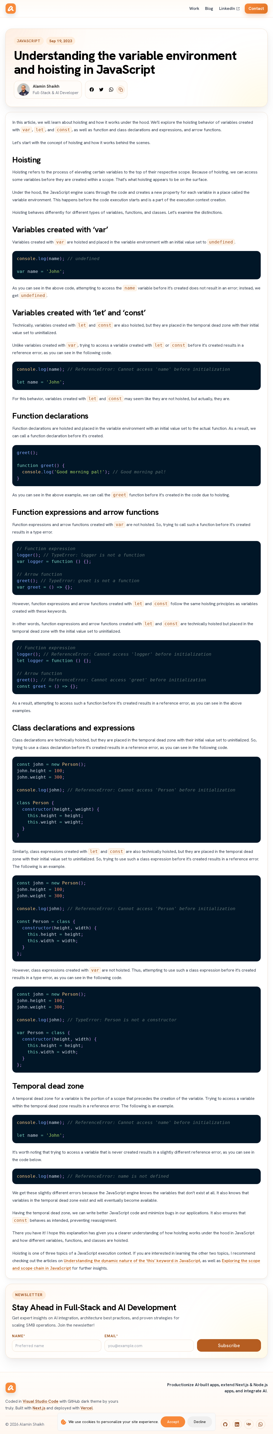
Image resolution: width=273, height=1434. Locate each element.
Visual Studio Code (40, 1401)
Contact (256, 8)
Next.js (39, 1408)
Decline (200, 1422)
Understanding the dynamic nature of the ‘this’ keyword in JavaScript (132, 1260)
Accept (173, 1422)
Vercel (87, 1408)
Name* (18, 1335)
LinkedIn (227, 8)
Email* (111, 1335)
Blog (209, 8)
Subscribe (229, 1345)
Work (194, 8)
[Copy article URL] (121, 90)
